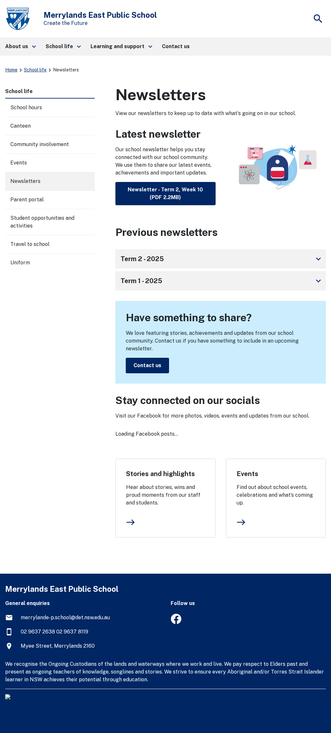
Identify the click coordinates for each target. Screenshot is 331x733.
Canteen (20, 126)
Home (11, 69)
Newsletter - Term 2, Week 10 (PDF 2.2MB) (165, 193)
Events (247, 474)
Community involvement (39, 144)
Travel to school (29, 244)
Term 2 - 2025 (222, 259)
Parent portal (27, 200)
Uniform (20, 263)
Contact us (147, 365)
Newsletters (25, 181)
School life (35, 69)
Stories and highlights (160, 474)
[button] (20, 46)
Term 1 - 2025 (222, 281)
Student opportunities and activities (42, 222)
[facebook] (176, 622)
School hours (26, 107)
